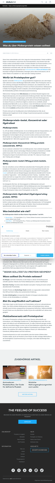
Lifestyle (22, 456)
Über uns (22, 449)
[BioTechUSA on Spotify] (30, 470)
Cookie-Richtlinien (16, 250)
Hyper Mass (9, 221)
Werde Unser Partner (35, 439)
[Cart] (50, 2)
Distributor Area (34, 442)
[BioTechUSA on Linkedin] (36, 470)
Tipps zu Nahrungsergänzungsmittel (18, 6)
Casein (5, 173)
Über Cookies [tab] (45, 230)
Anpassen (26, 255)
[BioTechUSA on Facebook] (13, 470)
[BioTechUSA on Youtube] (24, 470)
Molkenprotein (18, 80)
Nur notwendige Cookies (10, 255)
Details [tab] (27, 230)
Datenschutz (5, 250)
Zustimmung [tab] (9, 230)
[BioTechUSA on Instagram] (19, 470)
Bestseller (22, 437)
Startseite (5, 6)
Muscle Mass (9, 217)
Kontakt (32, 434)
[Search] (42, 2)
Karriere (23, 454)
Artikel (23, 451)
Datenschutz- (6, 478)
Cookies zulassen (45, 255)
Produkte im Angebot (19, 434)
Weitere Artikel (27, 394)
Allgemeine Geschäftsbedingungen (43, 480)
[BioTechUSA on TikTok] (42, 470)
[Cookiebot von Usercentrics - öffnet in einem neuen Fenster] (47, 227)
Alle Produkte (21, 442)
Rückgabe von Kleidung (36, 437)
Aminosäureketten (30, 69)
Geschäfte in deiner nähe (39, 450)
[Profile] (46, 2)
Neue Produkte (21, 439)
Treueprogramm (21, 459)
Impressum (22, 461)
